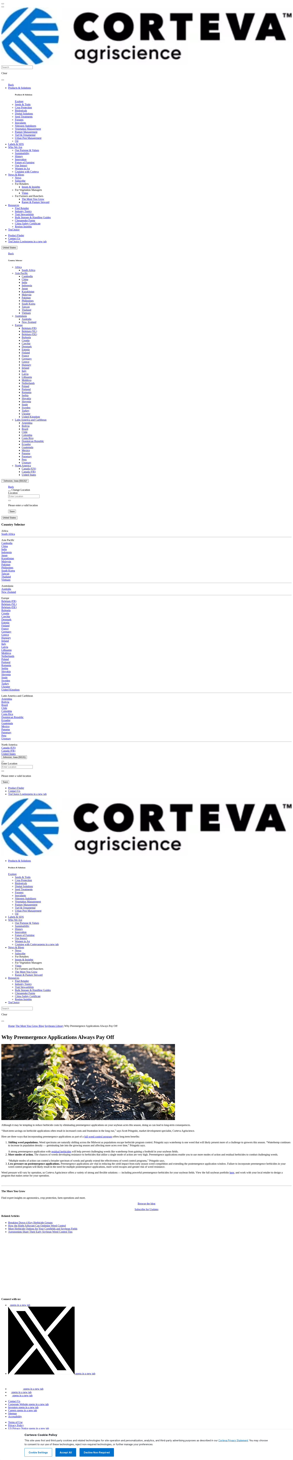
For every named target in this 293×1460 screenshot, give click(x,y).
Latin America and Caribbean (30, 419)
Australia (26, 319)
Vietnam (26, 312)
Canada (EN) (29, 468)
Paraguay (27, 456)
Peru (24, 459)
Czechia (26, 343)
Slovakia (26, 398)
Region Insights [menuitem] (23, 226)
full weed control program (98, 1136)
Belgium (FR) (29, 328)
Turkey (25, 410)
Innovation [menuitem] (20, 159)
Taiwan (26, 306)
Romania (26, 392)
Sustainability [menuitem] (22, 153)
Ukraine (26, 413)
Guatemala (27, 447)
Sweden (26, 407)
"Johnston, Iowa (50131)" (15, 481)
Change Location (21, 489)
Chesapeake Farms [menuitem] (25, 220)
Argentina (27, 422)
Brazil (25, 429)
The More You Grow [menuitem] (33, 199)
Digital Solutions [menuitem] (24, 113)
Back (11, 84)
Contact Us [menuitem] (14, 238)
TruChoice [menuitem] (13, 229)
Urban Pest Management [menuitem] (28, 138)
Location (13, 492)
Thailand (26, 309)
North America (23, 465)
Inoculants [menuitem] (20, 122)
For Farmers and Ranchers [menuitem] (29, 196)
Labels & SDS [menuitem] (16, 144)
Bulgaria (26, 337)
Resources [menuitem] (13, 205)
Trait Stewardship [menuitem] (24, 214)
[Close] (9, 490)
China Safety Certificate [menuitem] (28, 223)
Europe (19, 325)
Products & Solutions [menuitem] (19, 87)
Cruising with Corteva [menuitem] (27, 171)
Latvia (25, 374)
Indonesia (27, 285)
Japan (25, 288)
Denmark (27, 346)
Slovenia (26, 401)
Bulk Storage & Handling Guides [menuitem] (33, 217)
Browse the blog (146, 1203)
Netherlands (28, 383)
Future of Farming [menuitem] (24, 162)
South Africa (28, 270)
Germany (27, 358)
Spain (25, 404)
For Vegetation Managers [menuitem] (28, 189)
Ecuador (26, 444)
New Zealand (29, 322)
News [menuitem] (18, 177)
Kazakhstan (28, 291)
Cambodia (27, 276)
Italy (24, 370)
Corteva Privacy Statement (233, 1440)
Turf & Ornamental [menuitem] (25, 135)
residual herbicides (61, 1151)
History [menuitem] (19, 156)
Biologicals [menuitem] (21, 110)
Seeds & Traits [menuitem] (23, 104)
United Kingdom (31, 416)
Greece (25, 361)
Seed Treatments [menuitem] (24, 116)
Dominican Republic (33, 441)
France (25, 355)
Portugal (26, 389)
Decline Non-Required (97, 1452)
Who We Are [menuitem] (15, 147)
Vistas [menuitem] (25, 193)
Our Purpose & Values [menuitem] (27, 150)
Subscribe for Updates (146, 1209)
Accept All (66, 1452)
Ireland (25, 367)
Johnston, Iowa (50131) (14, 757)
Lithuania (27, 377)
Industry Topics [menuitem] (23, 211)
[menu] (2, 3)
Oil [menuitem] (16, 141)
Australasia (21, 316)
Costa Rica (27, 438)
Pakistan (26, 297)
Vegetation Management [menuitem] (28, 128)
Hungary (26, 364)
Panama (26, 453)
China (25, 279)
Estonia (26, 349)
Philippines (28, 300)
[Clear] (9, 500)
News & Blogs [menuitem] (16, 174)
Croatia (26, 340)
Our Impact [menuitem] (21, 165)
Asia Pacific (21, 273)
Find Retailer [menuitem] (22, 208)
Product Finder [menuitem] (16, 235)
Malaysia (26, 294)
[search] (2, 79)
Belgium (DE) (29, 334)
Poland (25, 386)
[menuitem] (19, 101)
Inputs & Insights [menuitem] (31, 186)
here (232, 1172)
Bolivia (26, 425)
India (24, 282)
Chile (24, 432)
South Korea (28, 303)
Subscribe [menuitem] (20, 180)
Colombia (27, 435)
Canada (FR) (29, 471)
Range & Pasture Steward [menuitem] (35, 202)
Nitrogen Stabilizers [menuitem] (25, 125)
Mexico (26, 450)
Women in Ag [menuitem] (22, 168)
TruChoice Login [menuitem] (27, 241)
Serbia (25, 395)
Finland (26, 352)
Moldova (26, 380)
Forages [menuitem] (19, 119)
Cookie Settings (38, 1452)
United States (9, 247)
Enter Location (9, 763)
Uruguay (26, 462)
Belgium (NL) (29, 331)
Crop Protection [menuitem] (23, 107)
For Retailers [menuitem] (22, 183)
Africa (18, 267)
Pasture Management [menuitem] (26, 131)
